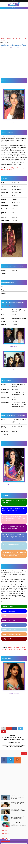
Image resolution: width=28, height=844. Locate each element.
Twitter (10, 762)
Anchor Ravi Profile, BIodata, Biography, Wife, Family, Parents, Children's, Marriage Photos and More (18, 824)
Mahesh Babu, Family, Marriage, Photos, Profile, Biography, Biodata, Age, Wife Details (18, 804)
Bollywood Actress (4, 843)
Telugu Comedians (5, 833)
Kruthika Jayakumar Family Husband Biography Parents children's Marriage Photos (14, 745)
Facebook (4, 762)
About (2, 0)
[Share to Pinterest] (3, 731)
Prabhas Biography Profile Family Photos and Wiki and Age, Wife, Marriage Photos (17, 797)
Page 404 (14, 0)
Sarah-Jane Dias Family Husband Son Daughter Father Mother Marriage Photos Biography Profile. (13, 44)
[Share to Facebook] (14, 728)
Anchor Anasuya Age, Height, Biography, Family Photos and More (18, 810)
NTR (10, 169)
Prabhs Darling (20, 168)
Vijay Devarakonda (21, 649)
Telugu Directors (4, 838)
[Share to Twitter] (20, 728)
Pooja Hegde (4, 649)
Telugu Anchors (4, 835)
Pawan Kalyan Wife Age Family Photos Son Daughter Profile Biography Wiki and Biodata (17, 817)
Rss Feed (17, 762)
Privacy (9, 0)
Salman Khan (11, 647)
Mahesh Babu (4, 169)
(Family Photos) (5, 306)
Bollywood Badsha (20, 647)
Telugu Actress (4, 832)
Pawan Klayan (11, 168)
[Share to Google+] (9, 728)
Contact (6, 0)
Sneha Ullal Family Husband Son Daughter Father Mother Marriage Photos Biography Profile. (14, 738)
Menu (14, 7)
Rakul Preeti (12, 649)
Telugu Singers (4, 836)
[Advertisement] (14, 23)
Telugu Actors (4, 830)
